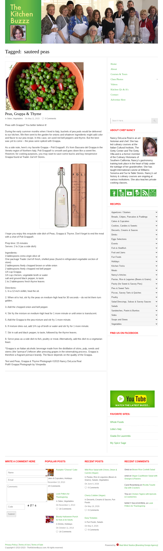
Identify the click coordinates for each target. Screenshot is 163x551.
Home (114, 64)
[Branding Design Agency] (146, 545)
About (114, 69)
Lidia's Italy (116, 429)
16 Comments (65, 509)
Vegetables (18, 118)
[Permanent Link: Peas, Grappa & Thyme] (55, 86)
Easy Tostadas (91, 518)
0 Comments (50, 118)
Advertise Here (118, 99)
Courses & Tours (119, 74)
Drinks (61, 524)
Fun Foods (91, 522)
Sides (9, 118)
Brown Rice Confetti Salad (143, 470)
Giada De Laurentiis (120, 436)
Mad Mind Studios (127, 545)
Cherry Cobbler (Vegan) (95, 495)
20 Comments (54, 486)
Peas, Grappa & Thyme (23, 114)
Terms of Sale (37, 545)
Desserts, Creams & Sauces (99, 500)
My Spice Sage (118, 443)
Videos (114, 84)
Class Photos (117, 79)
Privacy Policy (11, 545)
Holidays (68, 478)
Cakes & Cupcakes (55, 478)
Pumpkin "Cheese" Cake (66, 470)
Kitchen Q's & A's (119, 89)
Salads (95, 480)
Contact (114, 94)
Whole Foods (117, 422)
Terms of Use (24, 545)
